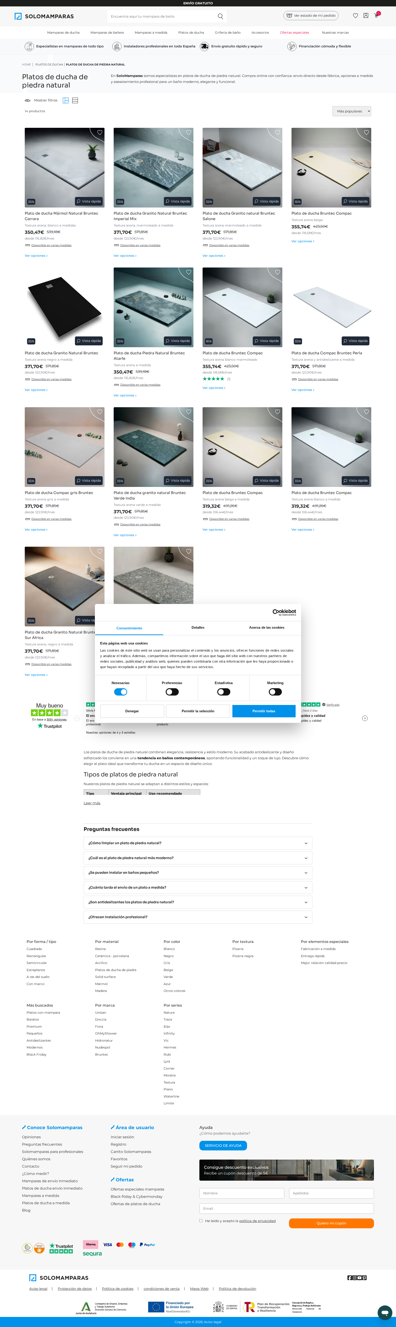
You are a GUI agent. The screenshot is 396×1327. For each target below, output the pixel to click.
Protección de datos (75, 1288)
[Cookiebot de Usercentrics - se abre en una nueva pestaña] (276, 612)
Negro (169, 956)
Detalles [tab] (198, 627)
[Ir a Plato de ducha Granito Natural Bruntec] (64, 307)
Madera (101, 991)
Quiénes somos (36, 1159)
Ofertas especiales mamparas (137, 1189)
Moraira (170, 1075)
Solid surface (105, 977)
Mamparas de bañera (107, 32)
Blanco (169, 949)
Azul (167, 984)
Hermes (170, 1047)
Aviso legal (38, 1288)
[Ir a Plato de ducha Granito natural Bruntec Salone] (242, 168)
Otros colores (174, 991)
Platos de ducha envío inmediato (52, 1188)
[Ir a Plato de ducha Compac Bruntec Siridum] (153, 586)
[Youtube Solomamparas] (359, 1278)
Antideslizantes (39, 1040)
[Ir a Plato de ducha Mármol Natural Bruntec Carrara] (64, 168)
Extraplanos (36, 970)
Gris (167, 963)
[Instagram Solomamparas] (354, 1278)
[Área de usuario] (365, 15)
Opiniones (31, 1137)
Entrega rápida (312, 956)
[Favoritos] (355, 14)
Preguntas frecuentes (42, 1144)
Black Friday (37, 1054)
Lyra (167, 1061)
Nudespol (102, 1047)
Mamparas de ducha (63, 32)
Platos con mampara (43, 1012)
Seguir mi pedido (126, 1166)
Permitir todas (264, 711)
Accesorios (260, 32)
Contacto (30, 1166)
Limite (169, 1103)
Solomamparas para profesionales (52, 1152)
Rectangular (36, 956)
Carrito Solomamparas (131, 1152)
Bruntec (101, 1054)
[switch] (172, 692)
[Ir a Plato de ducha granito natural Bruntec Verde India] (153, 447)
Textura (169, 1082)
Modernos (35, 1047)
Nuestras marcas (335, 32)
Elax (167, 1026)
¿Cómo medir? (35, 1173)
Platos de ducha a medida (46, 1203)
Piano (168, 1089)
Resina (100, 949)
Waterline (171, 1096)
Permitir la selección (198, 711)
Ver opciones (36, 255)
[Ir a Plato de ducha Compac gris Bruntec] (64, 447)
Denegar (132, 711)
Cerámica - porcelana (112, 956)
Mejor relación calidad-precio (324, 963)
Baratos (33, 1019)
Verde (168, 977)
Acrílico (101, 963)
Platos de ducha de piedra (115, 970)
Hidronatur (104, 1040)
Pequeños (34, 1033)
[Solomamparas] (113, 1277)
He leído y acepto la (240, 1221)
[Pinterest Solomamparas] (364, 1278)
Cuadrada (34, 949)
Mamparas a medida (151, 32)
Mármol (101, 984)
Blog (26, 1210)
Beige (168, 970)
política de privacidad (257, 1221)
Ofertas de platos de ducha (135, 1204)
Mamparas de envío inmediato (50, 1181)
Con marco (35, 984)
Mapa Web (199, 1288)
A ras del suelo (38, 977)
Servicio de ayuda (223, 1145)
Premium (34, 1026)
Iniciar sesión (122, 1137)
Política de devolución (237, 1288)
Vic (166, 1040)
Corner (169, 1068)
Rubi (167, 1054)
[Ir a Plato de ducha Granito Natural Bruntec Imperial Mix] (153, 168)
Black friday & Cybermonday (136, 1196)
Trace (168, 1019)
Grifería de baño (228, 32)
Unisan (100, 1012)
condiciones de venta (162, 1288)
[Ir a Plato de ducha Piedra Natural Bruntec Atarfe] (153, 307)
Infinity (169, 1033)
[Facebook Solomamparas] (349, 1278)
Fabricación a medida (318, 949)
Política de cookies (117, 1288)
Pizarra (237, 949)
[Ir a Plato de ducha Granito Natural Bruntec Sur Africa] (64, 586)
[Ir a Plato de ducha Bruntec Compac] (331, 168)
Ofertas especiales (294, 32)
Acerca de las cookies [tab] (266, 627)
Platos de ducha (191, 32)
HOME (26, 64)
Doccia (100, 1019)
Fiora (99, 1026)
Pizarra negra (242, 956)
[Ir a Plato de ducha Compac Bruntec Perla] (331, 307)
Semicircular (37, 963)
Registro (118, 1144)
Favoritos (119, 1159)
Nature (169, 1012)
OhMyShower (106, 1033)
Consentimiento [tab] (129, 628)
